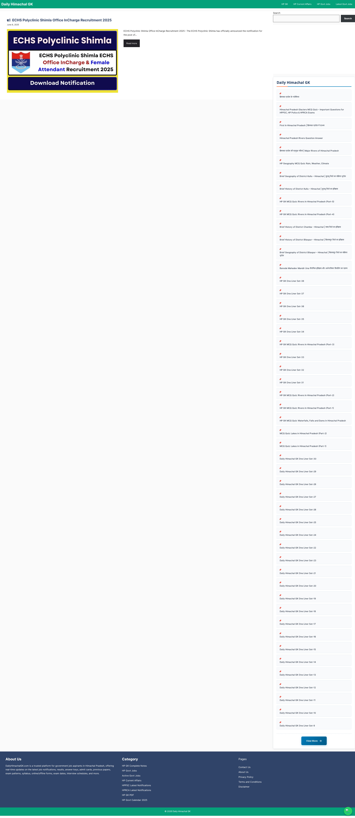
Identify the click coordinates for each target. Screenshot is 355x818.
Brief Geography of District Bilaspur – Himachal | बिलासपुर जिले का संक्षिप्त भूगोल (313, 254)
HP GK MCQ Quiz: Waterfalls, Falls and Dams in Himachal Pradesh (313, 420)
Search (276, 13)
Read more (131, 43)
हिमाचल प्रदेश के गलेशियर (289, 96)
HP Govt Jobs (323, 4)
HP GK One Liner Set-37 (292, 293)
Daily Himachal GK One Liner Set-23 (298, 560)
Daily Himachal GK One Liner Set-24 (298, 535)
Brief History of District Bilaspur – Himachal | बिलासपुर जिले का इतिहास (312, 239)
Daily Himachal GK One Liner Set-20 (298, 586)
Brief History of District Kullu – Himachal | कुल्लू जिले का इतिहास (309, 188)
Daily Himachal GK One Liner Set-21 (298, 573)
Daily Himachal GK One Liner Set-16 (298, 636)
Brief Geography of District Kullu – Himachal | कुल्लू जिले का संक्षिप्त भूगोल (313, 176)
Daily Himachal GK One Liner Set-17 (298, 624)
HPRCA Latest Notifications (136, 790)
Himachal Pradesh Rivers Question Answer (301, 138)
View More (314, 740)
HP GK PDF (128, 795)
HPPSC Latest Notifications (136, 785)
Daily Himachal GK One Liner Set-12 (298, 687)
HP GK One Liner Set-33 (292, 357)
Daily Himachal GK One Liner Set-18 (298, 611)
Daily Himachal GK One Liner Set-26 (298, 509)
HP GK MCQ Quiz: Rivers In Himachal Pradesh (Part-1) (307, 408)
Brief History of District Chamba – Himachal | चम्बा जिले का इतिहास (310, 227)
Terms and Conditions (250, 781)
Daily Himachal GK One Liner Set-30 (298, 458)
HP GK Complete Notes (134, 765)
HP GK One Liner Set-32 (292, 370)
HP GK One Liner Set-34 (292, 331)
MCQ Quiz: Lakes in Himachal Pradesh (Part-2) (303, 433)
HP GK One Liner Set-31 (292, 382)
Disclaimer (244, 786)
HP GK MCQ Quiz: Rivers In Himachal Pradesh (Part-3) (307, 344)
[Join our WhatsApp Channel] (348, 811)
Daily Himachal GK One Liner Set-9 (297, 725)
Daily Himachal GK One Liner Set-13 (298, 674)
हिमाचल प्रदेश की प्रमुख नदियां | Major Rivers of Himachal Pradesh (309, 150)
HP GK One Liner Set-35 (292, 319)
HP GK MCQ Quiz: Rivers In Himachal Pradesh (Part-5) (307, 201)
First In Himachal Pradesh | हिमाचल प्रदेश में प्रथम (302, 125)
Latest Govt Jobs (344, 4)
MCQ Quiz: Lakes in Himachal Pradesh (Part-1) (303, 446)
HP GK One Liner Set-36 (292, 306)
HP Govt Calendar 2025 (134, 800)
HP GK (285, 4)
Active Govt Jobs (131, 775)
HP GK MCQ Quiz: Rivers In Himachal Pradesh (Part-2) (307, 395)
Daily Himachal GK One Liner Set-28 (298, 484)
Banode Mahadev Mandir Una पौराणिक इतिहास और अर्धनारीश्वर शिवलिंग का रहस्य (313, 268)
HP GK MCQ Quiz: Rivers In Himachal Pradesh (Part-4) (307, 214)
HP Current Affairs (302, 4)
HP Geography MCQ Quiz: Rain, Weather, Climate (304, 163)
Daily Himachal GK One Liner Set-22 (298, 547)
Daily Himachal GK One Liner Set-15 (298, 649)
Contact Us (244, 767)
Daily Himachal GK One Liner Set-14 (298, 662)
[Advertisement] (314, 49)
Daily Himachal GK (17, 4)
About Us (243, 772)
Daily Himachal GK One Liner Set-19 (298, 598)
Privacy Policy (246, 777)
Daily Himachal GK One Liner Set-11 (297, 700)
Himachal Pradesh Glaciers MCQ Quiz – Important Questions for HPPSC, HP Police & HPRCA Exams (312, 111)
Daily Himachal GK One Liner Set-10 (298, 713)
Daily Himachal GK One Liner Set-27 (298, 497)
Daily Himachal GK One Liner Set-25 (298, 522)
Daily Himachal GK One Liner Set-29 (298, 471)
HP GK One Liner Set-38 (292, 281)
